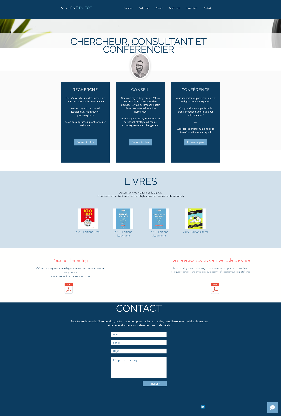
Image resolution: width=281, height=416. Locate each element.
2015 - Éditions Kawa (195, 232)
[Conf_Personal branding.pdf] (69, 289)
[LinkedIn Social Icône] (203, 407)
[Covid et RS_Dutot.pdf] (215, 289)
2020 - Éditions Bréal (87, 232)
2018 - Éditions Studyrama (123, 233)
